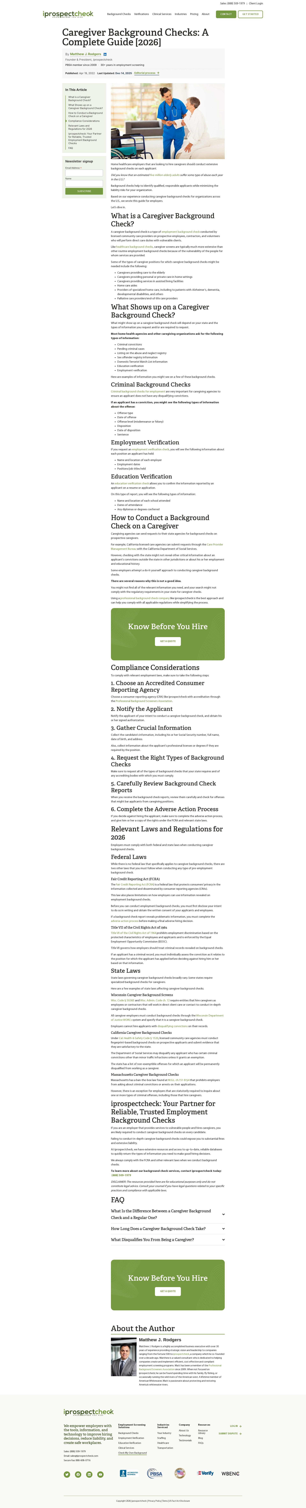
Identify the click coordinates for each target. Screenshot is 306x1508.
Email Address (73, 167)
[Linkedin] (89, 1474)
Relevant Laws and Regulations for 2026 (80, 127)
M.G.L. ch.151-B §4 (178, 1080)
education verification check (132, 483)
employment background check (181, 232)
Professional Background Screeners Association (143, 701)
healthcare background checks (134, 246)
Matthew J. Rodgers (85, 54)
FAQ (70, 148)
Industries (181, 14)
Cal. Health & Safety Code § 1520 (138, 1038)
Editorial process (144, 72)
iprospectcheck (181, 1354)
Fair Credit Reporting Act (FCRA (134, 884)
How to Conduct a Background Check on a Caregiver (85, 114)
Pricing (194, 14)
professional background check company (145, 598)
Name (68, 178)
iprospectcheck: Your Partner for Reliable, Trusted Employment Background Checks (85, 138)
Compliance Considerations (84, 120)
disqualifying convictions (173, 1026)
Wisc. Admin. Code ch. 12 (155, 1000)
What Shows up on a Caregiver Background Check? (85, 106)
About (205, 14)
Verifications (141, 14)
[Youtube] (100, 1474)
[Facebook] (78, 1474)
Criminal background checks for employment (138, 391)
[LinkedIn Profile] (105, 54)
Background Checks (119, 14)
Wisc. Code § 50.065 (122, 1000)
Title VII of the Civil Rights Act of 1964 (133, 933)
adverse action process (124, 921)
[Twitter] (67, 1474)
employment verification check (150, 449)
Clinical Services (161, 14)
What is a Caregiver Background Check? (79, 98)
